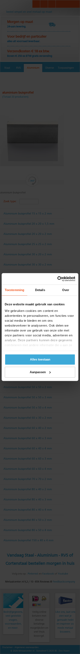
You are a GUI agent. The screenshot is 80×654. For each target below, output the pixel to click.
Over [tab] (65, 290)
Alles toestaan (40, 359)
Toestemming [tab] (14, 290)
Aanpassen (38, 372)
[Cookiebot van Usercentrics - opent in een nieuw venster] (57, 278)
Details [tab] (40, 290)
